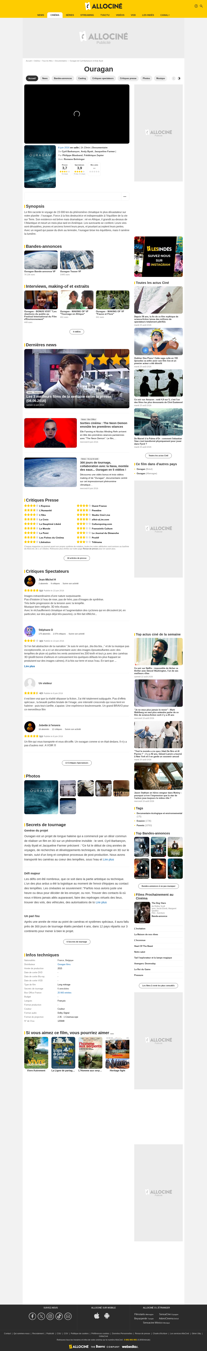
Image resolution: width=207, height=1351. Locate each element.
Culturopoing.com (102, 524)
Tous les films (47, 61)
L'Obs (42, 515)
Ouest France (99, 506)
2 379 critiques (59, 634)
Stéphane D (46, 630)
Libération (45, 542)
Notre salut (139, 952)
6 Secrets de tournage (77, 942)
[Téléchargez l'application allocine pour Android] (108, 1315)
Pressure (138, 975)
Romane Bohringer (74, 159)
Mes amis (94, 165)
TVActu (104, 15)
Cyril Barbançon (71, 151)
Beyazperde (140, 1318)
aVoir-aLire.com (100, 519)
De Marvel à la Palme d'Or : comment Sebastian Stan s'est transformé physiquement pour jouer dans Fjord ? (158, 441)
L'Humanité (45, 510)
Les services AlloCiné (179, 1333)
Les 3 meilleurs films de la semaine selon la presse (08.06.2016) (68, 398)
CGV (66, 1333)
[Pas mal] (84, 524)
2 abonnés (44, 583)
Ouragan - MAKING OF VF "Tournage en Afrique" (74, 312)
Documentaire (100, 147)
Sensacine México (153, 1322)
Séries (70, 15)
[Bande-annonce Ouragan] (40, 166)
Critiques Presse (42, 500)
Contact (7, 1333)
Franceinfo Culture (102, 528)
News (40, 15)
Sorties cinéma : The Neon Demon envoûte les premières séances (103, 424)
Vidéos (120, 15)
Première (96, 510)
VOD (133, 15)
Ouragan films (64, 964)
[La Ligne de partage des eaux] (63, 1053)
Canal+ (165, 15)
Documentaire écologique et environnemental (159, 815)
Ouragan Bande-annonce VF (40, 271)
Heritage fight (117, 1070)
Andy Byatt (87, 151)
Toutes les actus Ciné (158, 455)
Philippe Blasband (72, 155)
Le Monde (44, 528)
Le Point (44, 533)
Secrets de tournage (46, 824)
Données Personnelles (122, 1333)
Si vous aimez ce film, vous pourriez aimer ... (70, 1032)
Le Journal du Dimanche (105, 533)
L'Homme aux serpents (91, 1070)
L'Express (44, 506)
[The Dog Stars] (142, 912)
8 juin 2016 (64, 147)
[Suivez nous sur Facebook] (33, 1316)
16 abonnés (44, 729)
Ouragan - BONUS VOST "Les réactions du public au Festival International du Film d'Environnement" (40, 315)
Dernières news (41, 344)
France (61, 960)
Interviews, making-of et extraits (57, 286)
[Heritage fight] (118, 1053)
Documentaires (61, 61)
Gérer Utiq (196, 1333)
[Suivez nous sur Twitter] (42, 1316)
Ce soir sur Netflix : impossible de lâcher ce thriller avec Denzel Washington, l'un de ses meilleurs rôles (156, 671)
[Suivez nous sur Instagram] (51, 1316)
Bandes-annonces (44, 246)
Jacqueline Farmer (104, 151)
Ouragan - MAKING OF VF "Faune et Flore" (110, 312)
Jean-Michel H (47, 579)
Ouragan (145, 469)
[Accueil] (103, 6)
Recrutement (38, 1333)
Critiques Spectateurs (47, 571)
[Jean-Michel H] (29, 581)
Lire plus (29, 666)
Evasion (144, 821)
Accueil (29, 61)
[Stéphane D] (29, 631)
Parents (144, 825)
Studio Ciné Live (101, 515)
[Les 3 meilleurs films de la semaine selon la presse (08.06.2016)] (76, 378)
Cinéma (54, 15)
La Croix (44, 519)
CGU (59, 1333)
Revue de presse (90, 549)
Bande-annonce (159, 916)
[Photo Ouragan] (41, 797)
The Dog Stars (159, 903)
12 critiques (57, 729)
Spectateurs (79, 165)
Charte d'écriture (160, 1333)
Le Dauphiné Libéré (50, 524)
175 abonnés (45, 634)
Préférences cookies (100, 1333)
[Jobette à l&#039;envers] (29, 726)
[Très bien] (31, 505)
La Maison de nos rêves (146, 934)
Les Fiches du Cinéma (51, 537)
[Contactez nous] (68, 1316)
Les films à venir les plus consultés (158, 986)
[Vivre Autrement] (36, 1053)
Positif (95, 537)
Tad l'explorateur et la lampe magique (153, 958)
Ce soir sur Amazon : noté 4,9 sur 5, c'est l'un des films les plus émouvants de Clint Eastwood (158, 400)
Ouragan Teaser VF (70, 271)
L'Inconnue (139, 940)
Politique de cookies (80, 1333)
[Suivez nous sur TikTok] (59, 1316)
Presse (65, 165)
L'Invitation (139, 928)
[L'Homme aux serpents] (90, 1053)
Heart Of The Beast (143, 946)
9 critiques (55, 583)
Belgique (69, 960)
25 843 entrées (64, 992)
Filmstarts (139, 1314)
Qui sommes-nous (22, 1333)
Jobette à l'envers (49, 725)
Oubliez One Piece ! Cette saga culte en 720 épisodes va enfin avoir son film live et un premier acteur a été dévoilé (156, 361)
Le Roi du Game (142, 969)
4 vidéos (77, 332)
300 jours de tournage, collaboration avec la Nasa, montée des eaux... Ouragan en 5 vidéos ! (104, 466)
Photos (33, 776)
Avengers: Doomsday (145, 963)
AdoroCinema (166, 1318)
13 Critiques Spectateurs (76, 763)
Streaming (87, 15)
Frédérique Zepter (94, 155)
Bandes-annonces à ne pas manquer (158, 886)
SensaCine (165, 1314)
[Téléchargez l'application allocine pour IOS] (98, 1315)
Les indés (148, 15)
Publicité (50, 1333)
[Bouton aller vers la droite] (179, 78)
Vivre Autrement (36, 1070)
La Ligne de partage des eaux (67, 1070)
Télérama (97, 542)
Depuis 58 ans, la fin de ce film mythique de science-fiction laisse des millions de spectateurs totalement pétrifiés (156, 319)
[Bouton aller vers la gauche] (174, 78)
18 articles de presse (77, 558)
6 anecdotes (63, 988)
